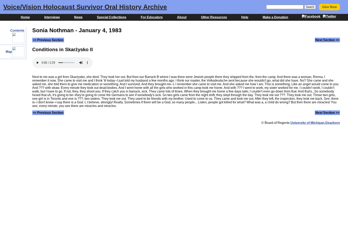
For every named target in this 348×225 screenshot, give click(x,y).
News (78, 17)
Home (25, 17)
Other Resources (214, 17)
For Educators (152, 17)
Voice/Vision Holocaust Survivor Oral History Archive (85, 6)
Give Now (329, 7)
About (181, 17)
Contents (17, 30)
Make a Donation (275, 17)
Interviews (52, 17)
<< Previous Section (48, 40)
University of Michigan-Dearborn (315, 122)
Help (244, 17)
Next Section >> (327, 40)
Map (9, 51)
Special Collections (111, 17)
